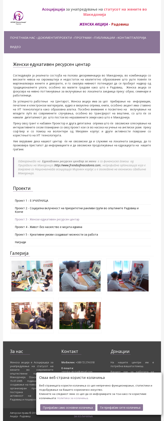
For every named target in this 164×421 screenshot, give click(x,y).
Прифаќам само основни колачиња (68, 407)
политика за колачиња (72, 398)
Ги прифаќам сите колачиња (120, 407)
